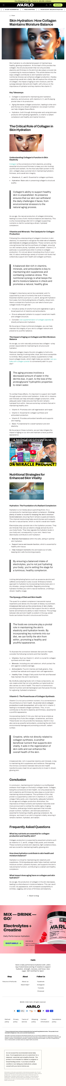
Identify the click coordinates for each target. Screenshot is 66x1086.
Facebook (40, 981)
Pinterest (40, 991)
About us (25, 981)
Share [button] (13, 15)
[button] (4, 5)
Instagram (41, 985)
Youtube (41, 988)
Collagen (12, 164)
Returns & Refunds (9, 981)
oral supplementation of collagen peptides (35, 320)
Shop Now (58, 5)
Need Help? (25, 985)
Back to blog (34, 896)
